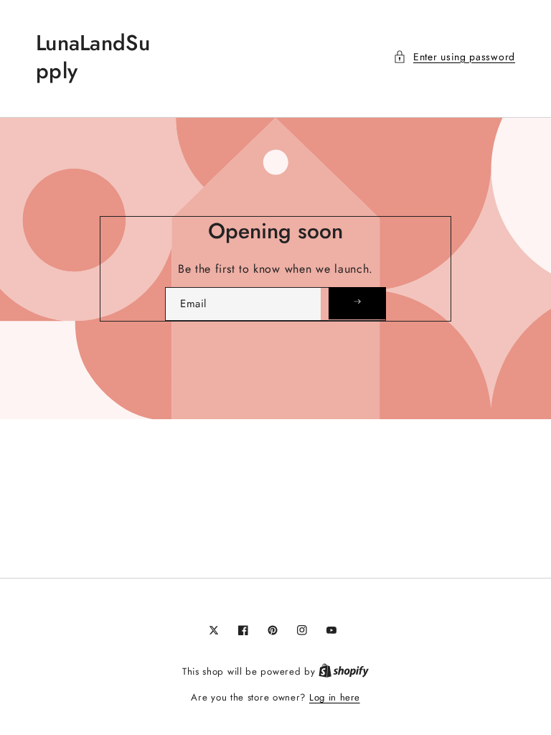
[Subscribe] (357, 303)
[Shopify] (344, 671)
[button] (454, 57)
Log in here (334, 697)
